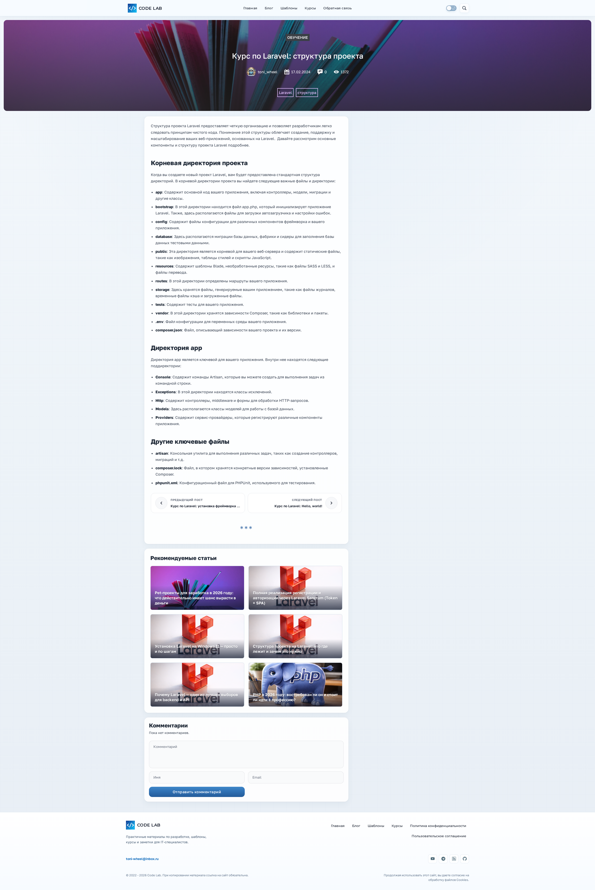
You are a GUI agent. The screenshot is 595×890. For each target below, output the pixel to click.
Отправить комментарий (197, 792)
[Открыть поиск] (464, 8)
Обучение (297, 37)
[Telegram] (443, 858)
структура (307, 92)
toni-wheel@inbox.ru (142, 859)
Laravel (285, 92)
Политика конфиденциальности (438, 826)
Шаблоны (289, 8)
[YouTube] (432, 858)
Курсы (310, 8)
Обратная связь (337, 8)
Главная (250, 8)
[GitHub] (464, 858)
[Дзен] (454, 858)
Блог (269, 8)
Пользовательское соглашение (439, 836)
